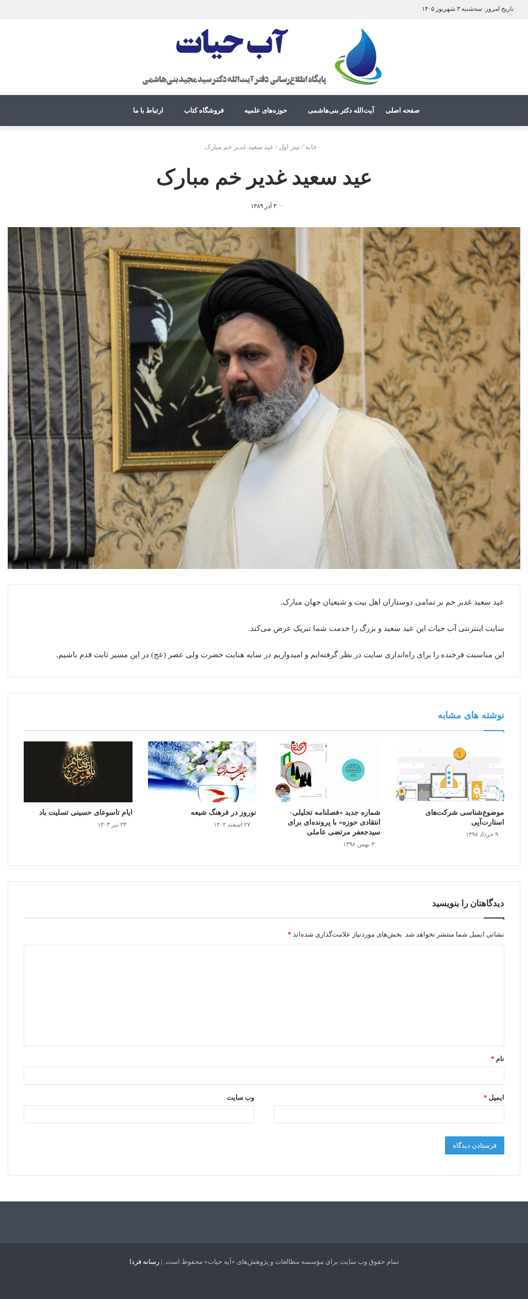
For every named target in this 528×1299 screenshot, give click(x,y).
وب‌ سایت (240, 1097)
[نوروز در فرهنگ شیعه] (202, 772)
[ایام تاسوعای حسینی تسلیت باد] (78, 772)
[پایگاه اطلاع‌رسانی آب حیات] (264, 57)
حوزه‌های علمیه (265, 110)
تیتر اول (289, 147)
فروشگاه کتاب (204, 110)
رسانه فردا (144, 1261)
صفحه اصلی (403, 110)
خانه (312, 147)
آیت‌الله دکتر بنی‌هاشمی (341, 110)
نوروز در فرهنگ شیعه (223, 812)
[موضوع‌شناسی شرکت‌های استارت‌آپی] (450, 772)
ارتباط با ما (148, 110)
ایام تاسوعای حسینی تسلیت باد (86, 812)
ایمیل (494, 1097)
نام (497, 1059)
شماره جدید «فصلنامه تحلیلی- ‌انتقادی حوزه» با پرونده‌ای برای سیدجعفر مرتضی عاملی (334, 822)
